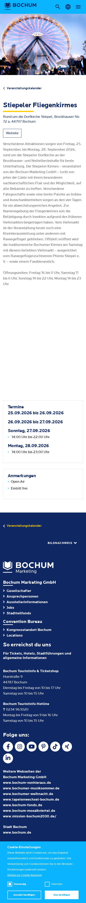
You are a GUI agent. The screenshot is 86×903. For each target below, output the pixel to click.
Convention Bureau (22, 621)
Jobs (10, 607)
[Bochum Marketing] (21, 6)
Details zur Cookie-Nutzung (24, 875)
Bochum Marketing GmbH (29, 582)
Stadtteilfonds (19, 613)
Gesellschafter (19, 591)
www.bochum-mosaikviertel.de (29, 810)
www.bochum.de (17, 832)
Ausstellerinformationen (27, 602)
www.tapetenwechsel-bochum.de (31, 799)
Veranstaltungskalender (24, 88)
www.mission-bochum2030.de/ (29, 816)
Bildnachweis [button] (60, 543)
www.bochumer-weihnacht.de (28, 794)
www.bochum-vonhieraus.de (27, 782)
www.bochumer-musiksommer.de (31, 788)
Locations (15, 635)
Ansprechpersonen (22, 596)
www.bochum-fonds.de (22, 805)
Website (12, 133)
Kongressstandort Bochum (29, 630)
